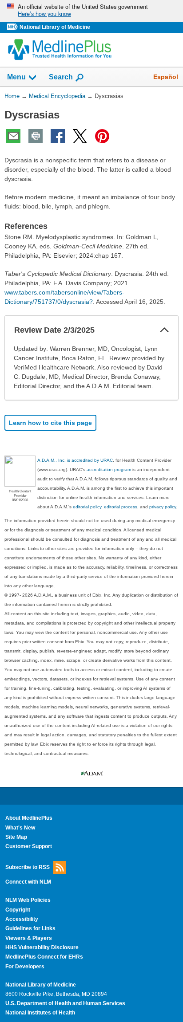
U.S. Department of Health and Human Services (65, 1003)
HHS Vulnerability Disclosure (42, 947)
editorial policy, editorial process (105, 506)
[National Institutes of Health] (13, 27)
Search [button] (61, 77)
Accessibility (21, 919)
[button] (164, 330)
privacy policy (162, 506)
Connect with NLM (28, 882)
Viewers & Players (28, 938)
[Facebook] (58, 136)
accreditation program (109, 469)
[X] (80, 136)
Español (165, 76)
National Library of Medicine (55, 27)
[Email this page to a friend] (13, 136)
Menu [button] (16, 77)
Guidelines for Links (30, 928)
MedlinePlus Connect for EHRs (44, 957)
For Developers (24, 966)
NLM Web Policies (28, 900)
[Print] (35, 136)
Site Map (16, 837)
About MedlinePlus (28, 818)
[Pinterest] (102, 136)
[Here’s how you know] (91, 11)
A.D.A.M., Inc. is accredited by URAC (75, 460)
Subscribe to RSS (27, 867)
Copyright (17, 910)
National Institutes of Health (40, 1013)
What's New (20, 828)
